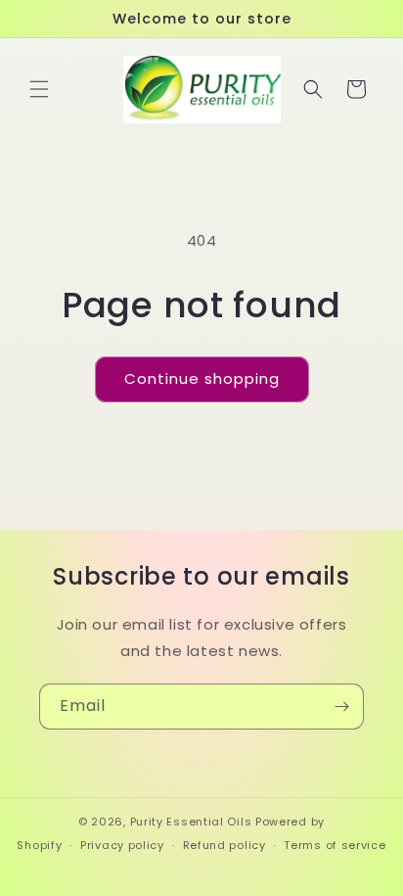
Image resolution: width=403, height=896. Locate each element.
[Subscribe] (341, 707)
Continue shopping (202, 378)
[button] (39, 89)
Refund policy (224, 845)
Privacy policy (122, 845)
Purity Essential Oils (191, 821)
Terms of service (334, 845)
